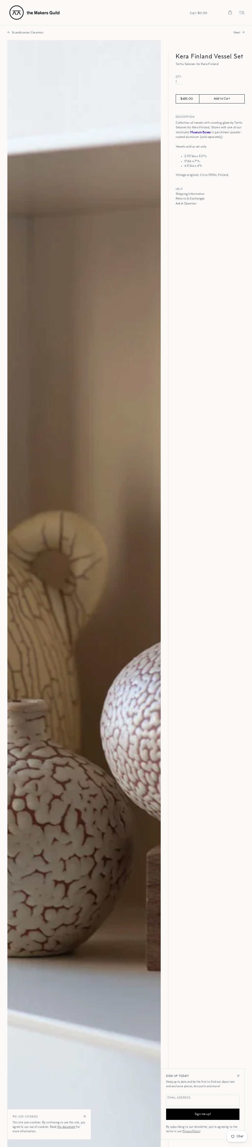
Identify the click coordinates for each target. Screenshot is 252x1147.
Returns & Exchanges (190, 198)
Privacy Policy (191, 1131)
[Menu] (241, 12)
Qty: (179, 77)
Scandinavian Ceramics (27, 32)
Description (185, 117)
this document (66, 1127)
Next (237, 32)
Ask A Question (186, 203)
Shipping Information (190, 194)
